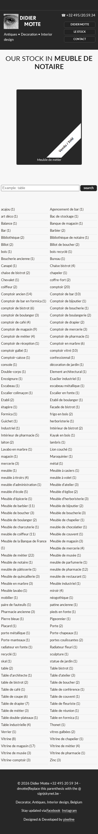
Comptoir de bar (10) (65, 294)
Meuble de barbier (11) (17, 506)
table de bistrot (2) (14, 682)
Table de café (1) (13, 689)
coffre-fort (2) (60, 280)
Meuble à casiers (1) (64, 471)
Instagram (69, 811)
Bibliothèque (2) (12, 238)
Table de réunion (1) (64, 711)
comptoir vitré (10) (64, 351)
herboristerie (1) (62, 421)
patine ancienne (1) (63, 605)
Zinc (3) (55, 760)
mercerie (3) (10, 464)
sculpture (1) (59, 654)
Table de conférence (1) (67, 689)
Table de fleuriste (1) (65, 704)
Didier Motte (80, 24)
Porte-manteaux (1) (15, 640)
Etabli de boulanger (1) (66, 400)
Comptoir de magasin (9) (19, 329)
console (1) (9, 365)
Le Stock (80, 32)
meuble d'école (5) (14, 492)
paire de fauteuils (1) (16, 605)
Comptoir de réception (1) (20, 343)
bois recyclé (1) (61, 252)
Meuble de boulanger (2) (19, 520)
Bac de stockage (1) (64, 216)
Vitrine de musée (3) (16, 753)
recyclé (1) (8, 654)
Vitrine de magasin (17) (18, 746)
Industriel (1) (10, 428)
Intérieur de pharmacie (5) (20, 435)
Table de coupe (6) (14, 697)
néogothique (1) (61, 598)
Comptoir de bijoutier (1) (68, 301)
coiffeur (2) (9, 287)
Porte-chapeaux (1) (64, 633)
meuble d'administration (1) (21, 485)
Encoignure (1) (11, 379)
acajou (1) (8, 209)
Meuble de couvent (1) (66, 534)
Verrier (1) (8, 732)
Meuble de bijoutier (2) (66, 506)
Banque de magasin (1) (66, 223)
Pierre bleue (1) (12, 619)
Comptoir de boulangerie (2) (70, 315)
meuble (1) (8, 471)
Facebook (53, 811)
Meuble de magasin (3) (66, 541)
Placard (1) (8, 626)
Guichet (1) (9, 421)
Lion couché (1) (61, 449)
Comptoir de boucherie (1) (69, 308)
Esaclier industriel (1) (65, 379)
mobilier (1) (9, 598)
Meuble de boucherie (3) (67, 513)
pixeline (68, 819)
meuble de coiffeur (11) (18, 534)
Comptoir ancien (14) (16, 294)
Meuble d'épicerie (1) (16, 499)
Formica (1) (9, 414)
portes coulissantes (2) (66, 640)
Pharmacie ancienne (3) (18, 612)
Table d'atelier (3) (62, 675)
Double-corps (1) (13, 372)
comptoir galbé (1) (14, 351)
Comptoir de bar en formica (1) (23, 301)
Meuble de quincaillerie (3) (20, 576)
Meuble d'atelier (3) (64, 485)
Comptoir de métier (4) (18, 336)
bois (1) (6, 252)
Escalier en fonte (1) (64, 393)
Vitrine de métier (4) (65, 746)
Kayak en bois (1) (62, 435)
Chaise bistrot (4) (62, 266)
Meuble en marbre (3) (17, 584)
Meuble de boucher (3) (17, 513)
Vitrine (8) (8, 739)
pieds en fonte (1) (63, 612)
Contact (79, 39)
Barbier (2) (57, 230)
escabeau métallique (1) (67, 386)
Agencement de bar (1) (66, 209)
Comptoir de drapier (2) (67, 322)
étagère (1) (9, 407)
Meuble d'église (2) (64, 492)
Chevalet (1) (10, 280)
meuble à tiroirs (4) (14, 478)
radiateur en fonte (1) (16, 647)
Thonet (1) (57, 725)
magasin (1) (9, 456)
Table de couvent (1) (64, 697)
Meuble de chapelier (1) (67, 520)
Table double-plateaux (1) (19, 718)
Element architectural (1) (68, 372)
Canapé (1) (8, 266)
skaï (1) (6, 661)
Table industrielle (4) (16, 725)
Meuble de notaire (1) (16, 562)
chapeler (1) (58, 273)
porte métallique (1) (15, 633)
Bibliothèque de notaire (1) (69, 238)
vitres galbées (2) (62, 732)
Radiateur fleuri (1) (63, 647)
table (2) (7, 668)
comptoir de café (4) (15, 322)
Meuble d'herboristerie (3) (69, 499)
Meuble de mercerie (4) (67, 548)
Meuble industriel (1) (65, 584)
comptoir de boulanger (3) (20, 315)
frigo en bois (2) (61, 414)
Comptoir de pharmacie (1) (69, 336)
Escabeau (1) (10, 386)
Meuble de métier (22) (17, 555)
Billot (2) (7, 245)
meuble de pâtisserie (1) (18, 569)
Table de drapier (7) (15, 704)
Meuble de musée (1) (65, 555)
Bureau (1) (57, 259)
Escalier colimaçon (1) (16, 393)
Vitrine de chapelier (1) (66, 739)
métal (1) (56, 464)
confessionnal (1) (62, 358)
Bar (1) (5, 230)
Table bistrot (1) (61, 668)
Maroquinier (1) (61, 456)
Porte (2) (56, 626)
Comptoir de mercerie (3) (68, 329)
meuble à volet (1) (63, 478)
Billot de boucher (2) (64, 245)
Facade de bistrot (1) (64, 407)
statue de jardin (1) (63, 661)
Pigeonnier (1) (60, 619)
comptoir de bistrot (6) (17, 308)
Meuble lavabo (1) (14, 591)
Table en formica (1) (64, 718)
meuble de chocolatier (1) (68, 527)
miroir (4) (56, 591)
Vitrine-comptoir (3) (15, 760)
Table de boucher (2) (64, 682)
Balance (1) (9, 223)
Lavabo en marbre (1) (16, 449)
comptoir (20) (60, 287)
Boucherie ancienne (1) (17, 259)
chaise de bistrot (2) (15, 273)
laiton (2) (7, 442)
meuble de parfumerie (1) (68, 562)
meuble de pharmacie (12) (69, 569)
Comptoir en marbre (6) (67, 343)
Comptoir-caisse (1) (15, 358)
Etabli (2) (7, 400)
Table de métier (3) (14, 711)
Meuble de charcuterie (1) (20, 527)
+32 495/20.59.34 (80, 15)
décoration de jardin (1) (66, 365)
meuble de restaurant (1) (68, 576)
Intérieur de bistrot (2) (66, 428)
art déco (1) (9, 216)
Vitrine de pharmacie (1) (67, 753)
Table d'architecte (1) (16, 675)
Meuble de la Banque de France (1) (24, 545)
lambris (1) (57, 442)
